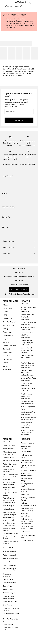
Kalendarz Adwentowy (10, 558)
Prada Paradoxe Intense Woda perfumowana (26, 425)
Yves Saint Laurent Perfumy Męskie (9, 483)
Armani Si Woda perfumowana (26, 384)
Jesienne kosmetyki (9, 552)
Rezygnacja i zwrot (9, 583)
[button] (19, 241)
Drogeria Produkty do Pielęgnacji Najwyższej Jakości (10, 536)
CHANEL (6, 312)
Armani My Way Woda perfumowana (28, 379)
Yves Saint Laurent (9, 325)
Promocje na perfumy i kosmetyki (10, 542)
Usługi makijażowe (9, 565)
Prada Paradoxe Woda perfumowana (28, 323)
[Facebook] (3, 231)
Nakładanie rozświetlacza (25, 515)
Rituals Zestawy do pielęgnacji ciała (9, 453)
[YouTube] (10, 231)
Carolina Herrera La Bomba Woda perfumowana (27, 396)
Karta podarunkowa (9, 509)
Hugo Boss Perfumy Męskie (10, 494)
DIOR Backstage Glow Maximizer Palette (28, 418)
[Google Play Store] (7, 221)
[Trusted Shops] (8, 209)
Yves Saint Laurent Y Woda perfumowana (28, 389)
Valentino (6, 342)
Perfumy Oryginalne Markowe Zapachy (10, 465)
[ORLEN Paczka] (20, 198)
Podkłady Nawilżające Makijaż (28, 499)
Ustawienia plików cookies (19, 284)
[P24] (27, 181)
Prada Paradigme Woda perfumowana (27, 402)
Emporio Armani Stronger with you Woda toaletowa (27, 342)
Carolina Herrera (8, 335)
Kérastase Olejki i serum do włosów (9, 519)
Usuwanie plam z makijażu (26, 447)
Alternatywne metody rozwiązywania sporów (19, 276)
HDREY (5, 315)
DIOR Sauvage (8, 624)
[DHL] (5, 198)
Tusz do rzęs (25, 494)
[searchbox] (19, 6)
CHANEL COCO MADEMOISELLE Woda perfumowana (27, 372)
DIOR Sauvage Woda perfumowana (28, 328)
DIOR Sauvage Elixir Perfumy (28, 408)
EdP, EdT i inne (26, 452)
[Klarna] (5, 181)
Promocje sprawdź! (9, 457)
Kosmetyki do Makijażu (11, 461)
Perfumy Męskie (8, 448)
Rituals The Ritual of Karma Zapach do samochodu (28, 432)
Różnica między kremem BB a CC (27, 474)
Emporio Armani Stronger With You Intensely (27, 350)
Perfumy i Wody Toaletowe (8, 470)
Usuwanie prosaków (27, 443)
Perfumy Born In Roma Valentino (11, 609)
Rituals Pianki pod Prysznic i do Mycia (9, 513)
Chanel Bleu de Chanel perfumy (11, 628)
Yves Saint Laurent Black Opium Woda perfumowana (27, 365)
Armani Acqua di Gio (10, 601)
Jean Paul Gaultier (9, 322)
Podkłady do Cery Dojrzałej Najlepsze (27, 461)
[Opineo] (26, 209)
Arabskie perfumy (27, 540)
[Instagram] (7, 231)
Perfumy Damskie (9, 445)
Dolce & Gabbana (9, 356)
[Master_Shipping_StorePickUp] (27, 198)
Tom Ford (6, 349)
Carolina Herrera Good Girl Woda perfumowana (28, 309)
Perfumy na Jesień (9, 555)
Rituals (5, 305)
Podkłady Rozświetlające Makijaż (28, 504)
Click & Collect (8, 579)
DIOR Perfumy (8, 318)
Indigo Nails (7, 369)
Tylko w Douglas (8, 505)
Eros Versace (7, 605)
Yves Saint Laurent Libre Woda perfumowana (27, 317)
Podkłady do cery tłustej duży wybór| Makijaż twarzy (27, 521)
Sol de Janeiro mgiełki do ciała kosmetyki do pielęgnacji (10, 477)
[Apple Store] (18, 221)
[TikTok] (14, 231)
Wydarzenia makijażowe (7, 575)
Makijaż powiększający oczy (28, 536)
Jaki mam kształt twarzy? (26, 479)
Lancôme (6, 366)
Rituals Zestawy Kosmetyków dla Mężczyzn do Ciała (9, 500)
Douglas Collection (9, 346)
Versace (5, 363)
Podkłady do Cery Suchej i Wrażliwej (27, 509)
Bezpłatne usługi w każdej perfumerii (9, 570)
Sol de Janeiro (8, 308)
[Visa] (20, 181)
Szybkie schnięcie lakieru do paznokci (27, 527)
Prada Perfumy (8, 332)
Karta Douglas (8, 589)
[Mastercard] (12, 181)
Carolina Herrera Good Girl (11, 614)
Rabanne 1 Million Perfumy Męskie (9, 597)
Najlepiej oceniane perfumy (9, 529)
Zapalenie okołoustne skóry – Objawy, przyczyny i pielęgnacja (29, 468)
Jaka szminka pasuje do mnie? (28, 490)
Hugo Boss (6, 339)
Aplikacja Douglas (9, 593)
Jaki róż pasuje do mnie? (27, 485)
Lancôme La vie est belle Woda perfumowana (27, 335)
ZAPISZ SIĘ (19, 120)
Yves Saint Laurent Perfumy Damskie (9, 524)
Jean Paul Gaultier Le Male (10, 620)
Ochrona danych (19, 268)
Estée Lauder (7, 359)
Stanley (5, 329)
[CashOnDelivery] (5, 185)
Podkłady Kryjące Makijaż (27, 456)
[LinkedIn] (18, 231)
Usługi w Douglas (9, 562)
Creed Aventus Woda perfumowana (28, 413)
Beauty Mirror (7, 586)
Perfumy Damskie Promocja (9, 488)
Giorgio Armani (8, 352)
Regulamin (19, 280)
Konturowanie (25, 532)
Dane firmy (19, 272)
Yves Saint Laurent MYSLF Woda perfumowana (27, 357)
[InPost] (12, 198)
